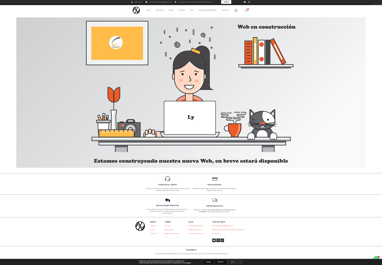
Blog (192, 10)
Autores (182, 10)
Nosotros (159, 10)
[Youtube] (214, 240)
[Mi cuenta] (236, 10)
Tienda (171, 10)
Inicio (149, 10)
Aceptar (208, 262)
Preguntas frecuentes (208, 10)
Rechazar (221, 262)
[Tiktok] (222, 240)
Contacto (225, 10)
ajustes (188, 263)
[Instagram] (218, 240)
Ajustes (232, 262)
